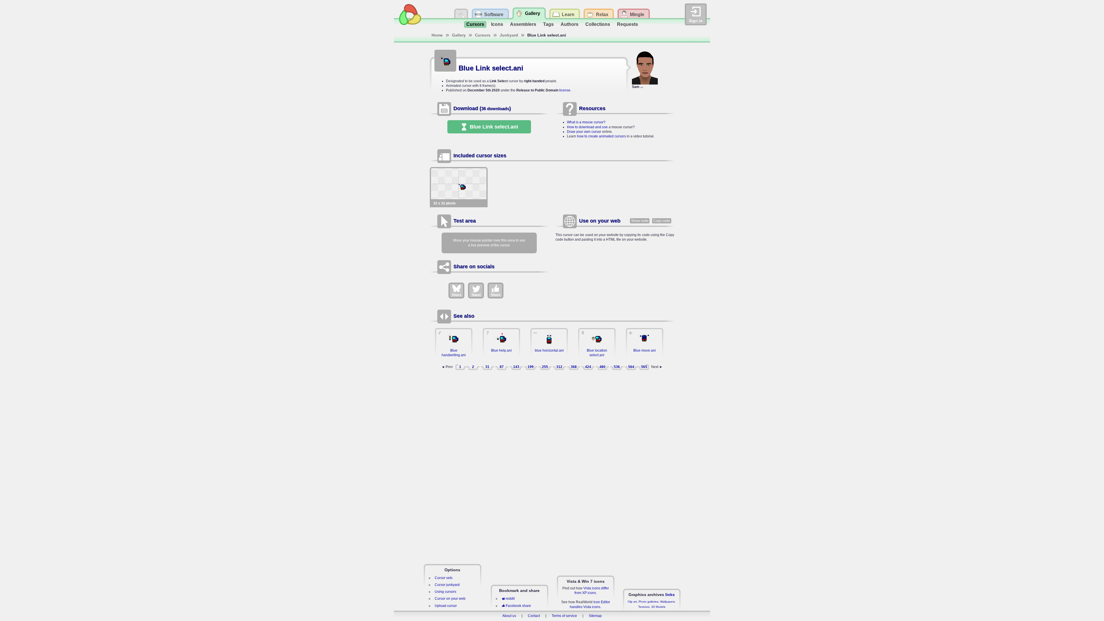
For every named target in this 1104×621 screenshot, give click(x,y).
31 (487, 367)
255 (545, 367)
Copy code (661, 221)
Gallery (459, 35)
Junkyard (509, 35)
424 (588, 367)
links (670, 594)
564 (631, 367)
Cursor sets (444, 578)
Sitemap (595, 616)
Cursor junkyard (447, 585)
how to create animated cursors (601, 136)
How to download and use (587, 127)
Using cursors (445, 592)
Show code (640, 221)
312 (559, 367)
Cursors (475, 24)
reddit (510, 599)
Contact (534, 616)
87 (502, 367)
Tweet (476, 295)
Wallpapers (667, 601)
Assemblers (523, 24)
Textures (643, 606)
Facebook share (518, 606)
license (564, 90)
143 (516, 367)
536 (617, 367)
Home (437, 35)
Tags (548, 24)
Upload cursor (446, 606)
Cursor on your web (450, 599)
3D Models (658, 606)
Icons (497, 24)
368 (574, 367)
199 (531, 367)
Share (456, 295)
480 (602, 367)
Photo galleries (648, 601)
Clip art (632, 601)
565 (644, 367)
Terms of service (564, 616)
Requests (627, 24)
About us (509, 616)
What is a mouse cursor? (586, 122)
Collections (597, 24)
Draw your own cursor (584, 132)
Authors (569, 24)
